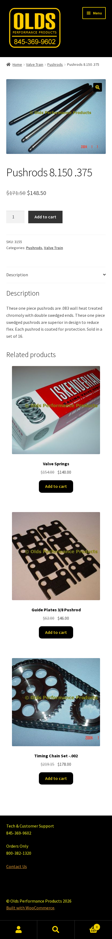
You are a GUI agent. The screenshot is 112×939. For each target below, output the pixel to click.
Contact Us (16, 866)
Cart (86, 925)
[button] (97, 87)
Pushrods (55, 64)
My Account (18, 930)
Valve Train (34, 64)
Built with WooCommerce (30, 907)
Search (55, 930)
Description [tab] (17, 274)
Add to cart (45, 216)
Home (17, 64)
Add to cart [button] (56, 486)
